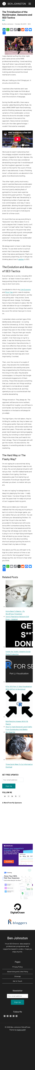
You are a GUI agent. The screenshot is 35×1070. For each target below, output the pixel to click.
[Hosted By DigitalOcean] (18, 915)
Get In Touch (17, 981)
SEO (3, 20)
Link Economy (25, 289)
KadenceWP (21, 1030)
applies (21, 259)
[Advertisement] (17, 824)
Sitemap (17, 976)
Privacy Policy (17, 967)
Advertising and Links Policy (17, 971)
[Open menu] (29, 4)
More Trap (9, 292)
